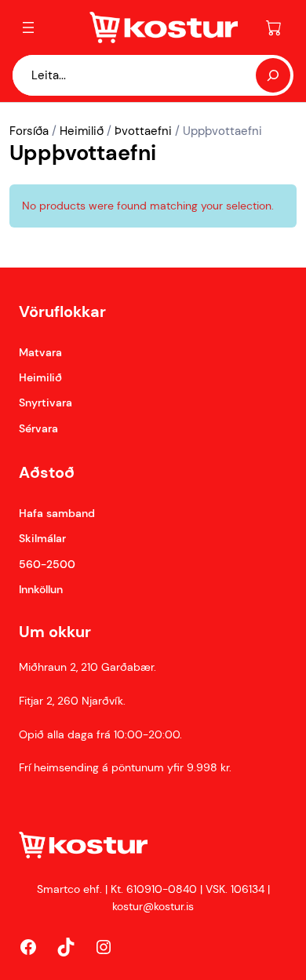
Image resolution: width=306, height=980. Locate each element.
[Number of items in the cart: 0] (273, 27)
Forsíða (29, 131)
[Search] (273, 75)
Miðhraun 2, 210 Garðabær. (87, 667)
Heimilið (82, 131)
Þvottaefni (143, 131)
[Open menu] (28, 27)
